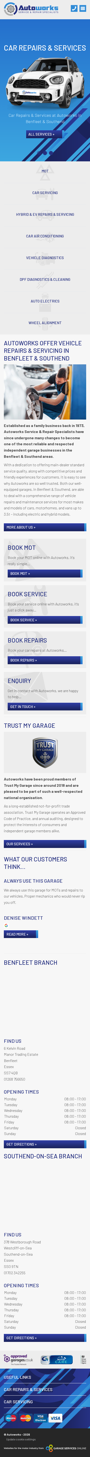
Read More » (17, 934)
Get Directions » (21, 1144)
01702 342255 (14, 1272)
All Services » (41, 134)
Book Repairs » (23, 660)
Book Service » (23, 620)
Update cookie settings (21, 1439)
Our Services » (19, 844)
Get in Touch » (23, 706)
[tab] (39, 153)
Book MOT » (20, 573)
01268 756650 (14, 1079)
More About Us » (21, 527)
